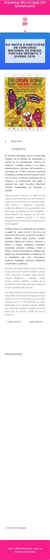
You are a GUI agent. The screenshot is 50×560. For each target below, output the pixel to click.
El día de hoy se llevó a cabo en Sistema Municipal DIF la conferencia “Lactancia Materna (23, 392)
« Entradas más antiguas (15, 527)
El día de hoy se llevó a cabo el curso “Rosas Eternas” (25, 452)
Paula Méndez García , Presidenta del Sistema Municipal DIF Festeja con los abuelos (24, 497)
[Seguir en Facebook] (25, 12)
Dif (12, 398)
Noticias (16, 141)
